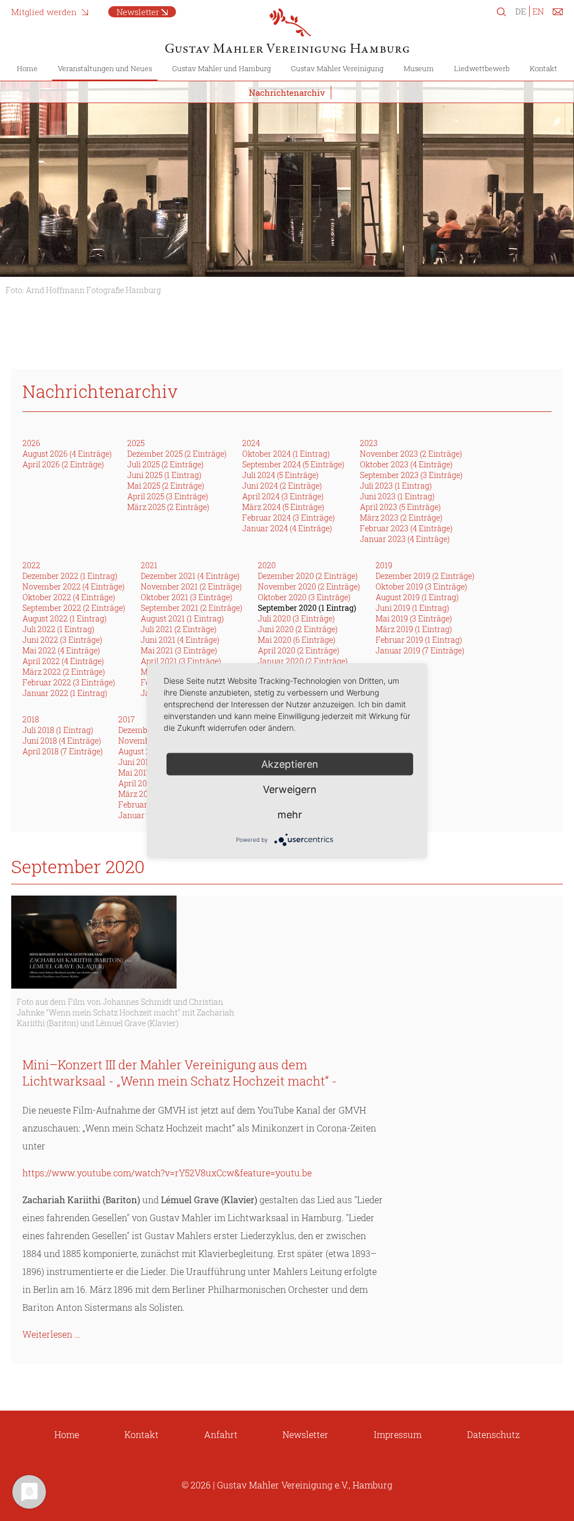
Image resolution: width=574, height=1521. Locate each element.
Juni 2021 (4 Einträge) (180, 639)
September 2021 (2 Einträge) (191, 607)
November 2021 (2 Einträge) (191, 586)
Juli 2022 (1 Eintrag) (58, 629)
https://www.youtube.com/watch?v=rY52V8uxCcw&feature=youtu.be (167, 1173)
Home (27, 68)
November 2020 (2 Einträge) (309, 586)
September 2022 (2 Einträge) (73, 607)
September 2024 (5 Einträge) (293, 464)
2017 (126, 719)
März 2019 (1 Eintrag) (414, 629)
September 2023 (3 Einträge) (411, 475)
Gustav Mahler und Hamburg (221, 68)
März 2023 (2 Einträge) (401, 517)
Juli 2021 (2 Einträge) (178, 629)
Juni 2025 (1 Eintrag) (164, 475)
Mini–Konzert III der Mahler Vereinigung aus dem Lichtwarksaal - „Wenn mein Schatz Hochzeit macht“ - (179, 1072)
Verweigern (290, 789)
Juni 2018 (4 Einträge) (61, 740)
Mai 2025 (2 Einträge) (165, 485)
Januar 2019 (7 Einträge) (420, 650)
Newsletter (138, 11)
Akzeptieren (289, 764)
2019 (384, 565)
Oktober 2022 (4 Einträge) (68, 597)
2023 (369, 443)
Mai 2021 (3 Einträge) (179, 650)
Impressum (398, 1434)
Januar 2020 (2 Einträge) (303, 661)
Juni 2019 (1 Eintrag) (412, 607)
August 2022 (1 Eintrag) (64, 618)
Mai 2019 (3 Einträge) (414, 618)
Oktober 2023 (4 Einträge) (406, 464)
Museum (419, 68)
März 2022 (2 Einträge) (63, 671)
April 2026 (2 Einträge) (63, 464)
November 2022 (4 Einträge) (73, 586)
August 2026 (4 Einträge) (67, 453)
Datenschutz (493, 1434)
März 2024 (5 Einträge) (283, 507)
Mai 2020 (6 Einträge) (296, 639)
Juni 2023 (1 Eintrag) (397, 496)
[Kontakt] (558, 14)
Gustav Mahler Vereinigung (337, 68)
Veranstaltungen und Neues (105, 68)
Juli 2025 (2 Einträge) (165, 464)
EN (538, 11)
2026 (31, 443)
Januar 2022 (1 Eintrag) (64, 693)
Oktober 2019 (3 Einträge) (421, 586)
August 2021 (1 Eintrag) (182, 618)
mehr (289, 814)
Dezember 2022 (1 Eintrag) (69, 576)
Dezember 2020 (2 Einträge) (308, 576)
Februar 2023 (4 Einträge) (406, 528)
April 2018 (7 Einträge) (62, 751)
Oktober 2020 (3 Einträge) (304, 597)
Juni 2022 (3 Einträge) (62, 639)
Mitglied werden (44, 11)
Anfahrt (221, 1434)
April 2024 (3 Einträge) (282, 496)
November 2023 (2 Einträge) (411, 453)
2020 (267, 565)
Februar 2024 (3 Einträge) (288, 517)
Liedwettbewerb (482, 68)
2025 (136, 443)
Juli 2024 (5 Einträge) (280, 475)
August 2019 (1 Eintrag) (417, 597)
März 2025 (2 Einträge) (168, 507)
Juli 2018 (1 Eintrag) (57, 730)
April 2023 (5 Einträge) (400, 507)
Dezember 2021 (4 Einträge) (190, 576)
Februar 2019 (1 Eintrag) (419, 639)
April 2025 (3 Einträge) (167, 496)
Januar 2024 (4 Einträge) (287, 528)
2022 (31, 565)
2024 (251, 443)
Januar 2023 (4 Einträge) (405, 539)
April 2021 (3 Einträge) (181, 661)
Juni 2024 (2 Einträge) (282, 485)
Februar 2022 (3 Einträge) (68, 682)
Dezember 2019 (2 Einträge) (425, 576)
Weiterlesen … (51, 1334)
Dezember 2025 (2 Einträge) (176, 453)
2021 (149, 565)
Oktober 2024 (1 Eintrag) (286, 453)
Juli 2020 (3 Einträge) (296, 618)
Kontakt (543, 68)
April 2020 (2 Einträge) (298, 650)
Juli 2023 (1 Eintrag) (396, 485)
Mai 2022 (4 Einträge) (61, 650)
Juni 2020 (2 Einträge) (297, 629)
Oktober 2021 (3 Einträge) (186, 597)
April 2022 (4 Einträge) (63, 661)
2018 (30, 719)
